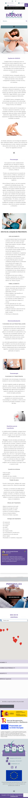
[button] (26, 5)
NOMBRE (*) (3, 662)
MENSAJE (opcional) (5, 679)
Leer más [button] (4, 563)
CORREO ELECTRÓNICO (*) (7, 668)
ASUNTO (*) (3, 673)
